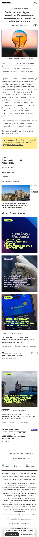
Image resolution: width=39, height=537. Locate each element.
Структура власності (21, 458)
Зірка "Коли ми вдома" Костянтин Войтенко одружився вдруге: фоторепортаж (19, 142)
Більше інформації (27, 534)
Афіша (35, 186)
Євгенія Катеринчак (19, 410)
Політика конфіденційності (19, 523)
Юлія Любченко (17, 334)
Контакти (29, 453)
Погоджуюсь (11, 534)
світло (5, 177)
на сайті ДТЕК (12, 134)
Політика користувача (19, 528)
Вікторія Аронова (19, 25)
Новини (6, 334)
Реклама (20, 453)
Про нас (12, 453)
